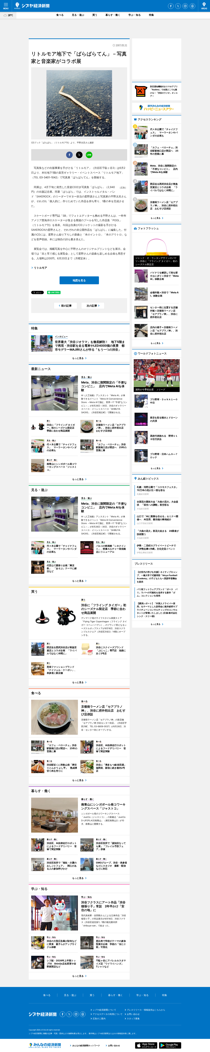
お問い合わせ (133, 1014)
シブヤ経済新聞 (31, 5)
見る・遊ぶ (78, 14)
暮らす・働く (112, 14)
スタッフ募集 (133, 1018)
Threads (192, 6)
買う (94, 14)
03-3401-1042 (48, 177)
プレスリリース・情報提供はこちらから (146, 1009)
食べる (60, 14)
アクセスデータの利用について (108, 1014)
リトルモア (40, 267)
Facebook (171, 6)
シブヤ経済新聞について (104, 1009)
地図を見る (79, 280)
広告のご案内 (99, 1018)
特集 (151, 14)
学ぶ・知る (134, 14)
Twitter (178, 6)
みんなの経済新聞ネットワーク (45, 1045)
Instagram (185, 6)
